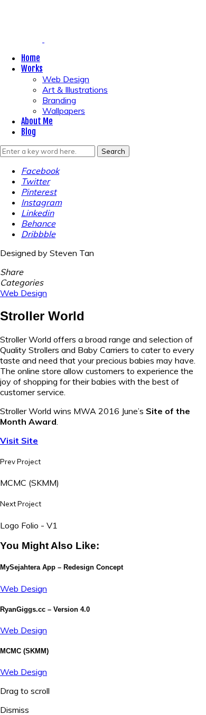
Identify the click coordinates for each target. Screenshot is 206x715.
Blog (28, 131)
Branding (59, 100)
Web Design (65, 79)
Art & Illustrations (75, 89)
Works (32, 68)
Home (30, 58)
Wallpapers (63, 110)
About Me (37, 121)
